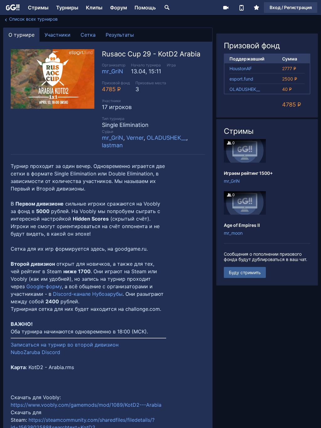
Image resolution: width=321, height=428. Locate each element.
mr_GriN (112, 71)
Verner (135, 137)
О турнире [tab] (21, 35)
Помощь (145, 7)
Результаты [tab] (120, 35)
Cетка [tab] (88, 35)
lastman (112, 145)
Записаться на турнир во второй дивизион (65, 345)
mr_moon (233, 233)
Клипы (94, 7)
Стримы (38, 7)
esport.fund (241, 78)
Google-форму (44, 286)
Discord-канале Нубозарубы (88, 294)
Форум (118, 7)
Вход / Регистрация (291, 7)
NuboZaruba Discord (35, 352)
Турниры (67, 7)
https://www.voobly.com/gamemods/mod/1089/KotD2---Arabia (86, 405)
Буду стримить (245, 272)
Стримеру (226, 7)
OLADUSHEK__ (166, 137)
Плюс (256, 7)
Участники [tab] (58, 35)
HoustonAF (240, 68)
